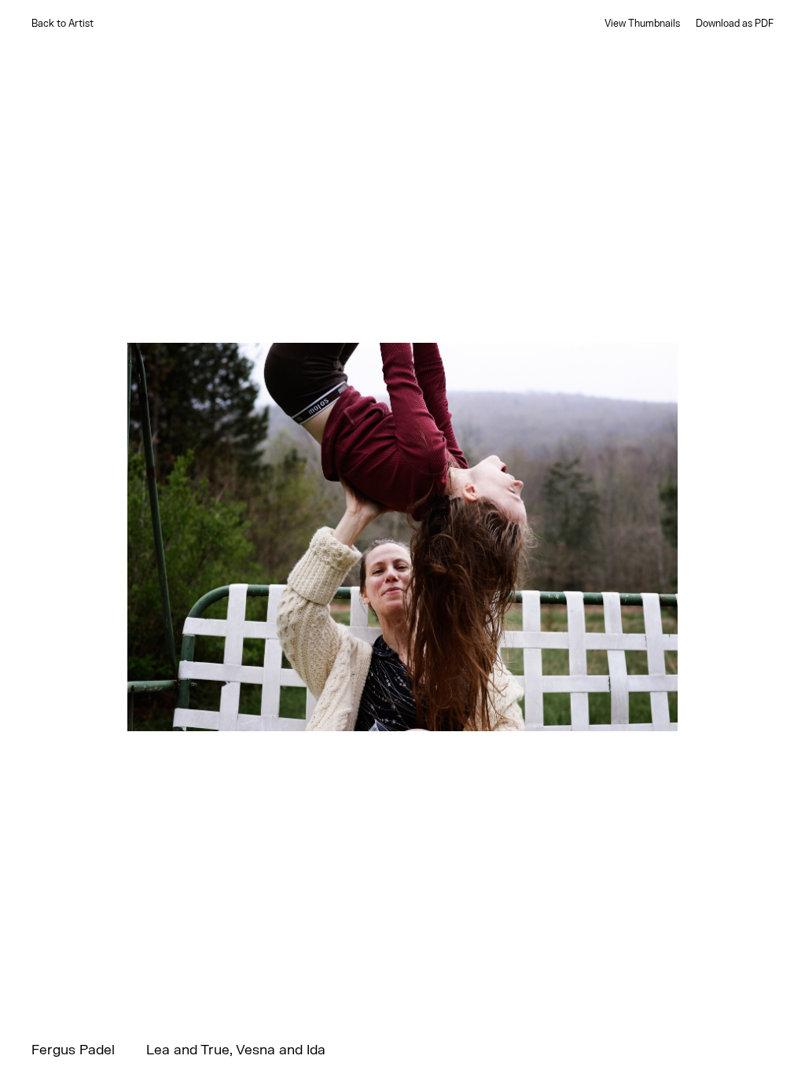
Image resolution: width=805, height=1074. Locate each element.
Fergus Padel (73, 1050)
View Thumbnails (642, 23)
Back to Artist (62, 23)
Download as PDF (735, 23)
